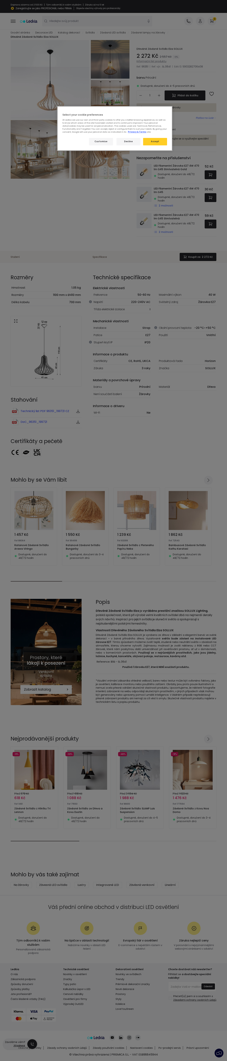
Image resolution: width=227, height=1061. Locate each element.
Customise (101, 141)
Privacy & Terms (137, 132)
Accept (155, 141)
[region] (114, 128)
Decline (128, 141)
